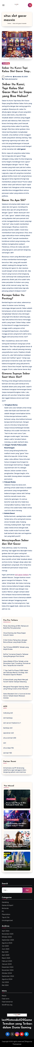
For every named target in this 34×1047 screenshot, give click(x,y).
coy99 (14, 768)
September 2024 (8, 976)
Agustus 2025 (7, 943)
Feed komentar (7, 1002)
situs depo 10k (8, 748)
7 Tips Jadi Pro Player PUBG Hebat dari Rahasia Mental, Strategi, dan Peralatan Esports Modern (15, 673)
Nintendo (5, 908)
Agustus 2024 (7, 979)
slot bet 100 (7, 753)
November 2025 (7, 934)
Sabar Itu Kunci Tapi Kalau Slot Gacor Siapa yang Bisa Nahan (16, 71)
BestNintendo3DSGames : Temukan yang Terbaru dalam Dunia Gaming (17, 1024)
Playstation (11, 799)
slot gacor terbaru (22, 575)
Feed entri (5, 999)
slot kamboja (7, 718)
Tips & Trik (5, 917)
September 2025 (8, 940)
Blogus (27, 1041)
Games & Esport (12, 820)
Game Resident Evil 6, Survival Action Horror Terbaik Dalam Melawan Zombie (17, 696)
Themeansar (16, 1044)
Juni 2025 (5, 949)
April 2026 (5, 931)
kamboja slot (7, 728)
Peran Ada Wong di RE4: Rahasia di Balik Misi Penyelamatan (16, 805)
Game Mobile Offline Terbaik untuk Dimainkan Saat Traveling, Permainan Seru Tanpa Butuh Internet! (17, 663)
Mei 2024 (5, 985)
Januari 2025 (7, 964)
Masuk (4, 996)
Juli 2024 (5, 982)
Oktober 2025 (7, 937)
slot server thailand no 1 (12, 723)
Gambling (6, 63)
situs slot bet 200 (9, 738)
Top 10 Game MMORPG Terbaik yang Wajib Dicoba (15, 867)
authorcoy (8, 76)
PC (3, 911)
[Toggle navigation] (3, 5)
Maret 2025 (6, 958)
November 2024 (8, 970)
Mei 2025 (5, 952)
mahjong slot (8, 713)
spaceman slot (8, 733)
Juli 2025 (5, 946)
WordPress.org (7, 1005)
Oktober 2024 (7, 973)
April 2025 (5, 955)
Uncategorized (7, 920)
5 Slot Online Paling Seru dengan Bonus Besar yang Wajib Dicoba (16, 846)
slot (4, 743)
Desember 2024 (7, 967)
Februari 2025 (7, 961)
